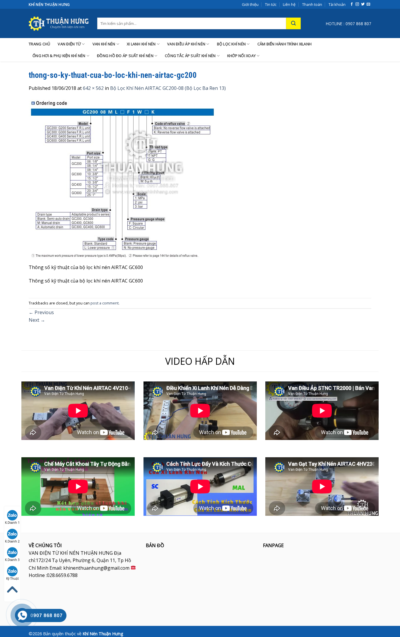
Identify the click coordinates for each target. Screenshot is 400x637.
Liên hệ (289, 4)
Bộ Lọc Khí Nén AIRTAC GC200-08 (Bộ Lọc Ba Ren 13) (168, 88)
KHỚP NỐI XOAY (241, 55)
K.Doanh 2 (12, 541)
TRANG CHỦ (39, 44)
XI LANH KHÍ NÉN (141, 44)
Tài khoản (337, 4)
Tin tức (270, 4)
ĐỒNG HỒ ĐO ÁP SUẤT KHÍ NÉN (125, 55)
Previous (41, 312)
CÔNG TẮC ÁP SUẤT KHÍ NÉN (190, 55)
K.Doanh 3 (12, 560)
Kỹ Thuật (12, 578)
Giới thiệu (250, 4)
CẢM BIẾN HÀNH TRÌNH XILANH (284, 44)
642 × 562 (93, 88)
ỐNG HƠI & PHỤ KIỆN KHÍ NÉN (59, 55)
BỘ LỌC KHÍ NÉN (231, 44)
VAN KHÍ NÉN (104, 44)
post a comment (104, 303)
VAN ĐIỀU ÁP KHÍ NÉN (186, 44)
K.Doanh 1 (12, 522)
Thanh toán (312, 4)
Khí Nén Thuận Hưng (103, 633)
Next (37, 320)
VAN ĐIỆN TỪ (69, 44)
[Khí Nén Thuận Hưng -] (58, 23)
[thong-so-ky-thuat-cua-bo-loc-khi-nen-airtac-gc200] (123, 181)
